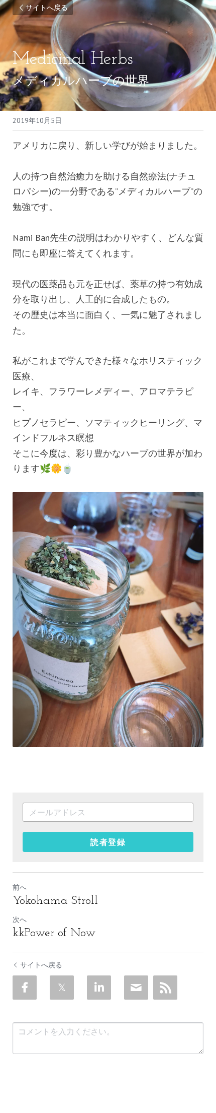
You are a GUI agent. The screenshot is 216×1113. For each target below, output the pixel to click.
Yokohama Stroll (55, 901)
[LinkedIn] (99, 987)
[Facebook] (25, 987)
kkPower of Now (54, 933)
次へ (20, 919)
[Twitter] (62, 987)
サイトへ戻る (47, 8)
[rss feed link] (165, 987)
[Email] (136, 987)
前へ (20, 887)
